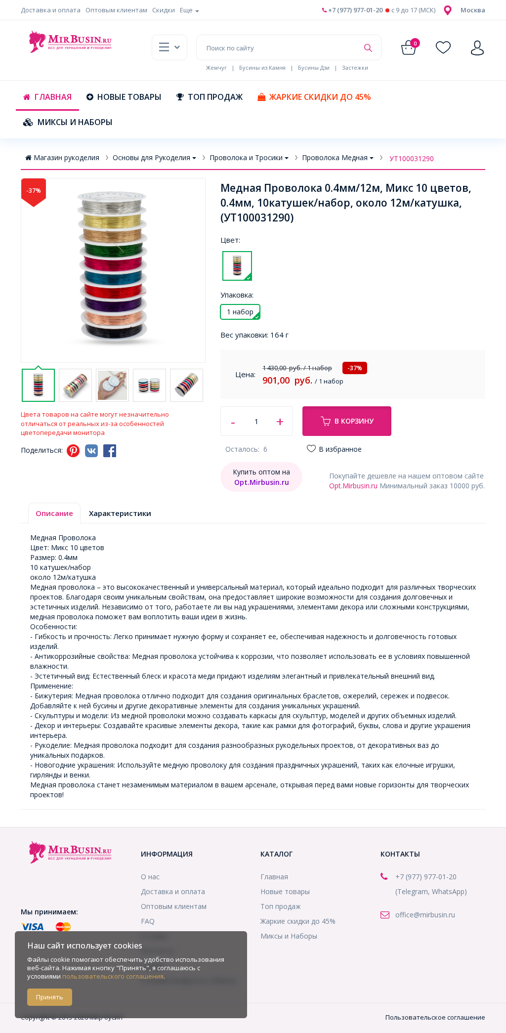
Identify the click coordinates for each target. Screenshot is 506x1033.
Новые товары (129, 96)
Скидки (163, 9)
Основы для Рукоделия (151, 157)
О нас (150, 876)
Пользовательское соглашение (435, 1017)
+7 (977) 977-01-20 (354, 9)
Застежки (355, 67)
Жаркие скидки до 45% (320, 96)
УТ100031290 (411, 158)
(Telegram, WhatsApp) (431, 891)
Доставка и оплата (51, 9)
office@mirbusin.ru (425, 914)
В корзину (354, 421)
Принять (49, 996)
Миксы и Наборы (75, 122)
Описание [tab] (54, 513)
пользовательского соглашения (113, 976)
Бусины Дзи (314, 67)
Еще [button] (187, 9)
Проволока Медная (335, 157)
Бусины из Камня (262, 67)
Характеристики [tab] (120, 513)
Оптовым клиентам (116, 9)
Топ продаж (215, 96)
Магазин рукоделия (66, 157)
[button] (473, 10)
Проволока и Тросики (246, 157)
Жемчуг (216, 67)
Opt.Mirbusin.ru (353, 485)
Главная (53, 96)
